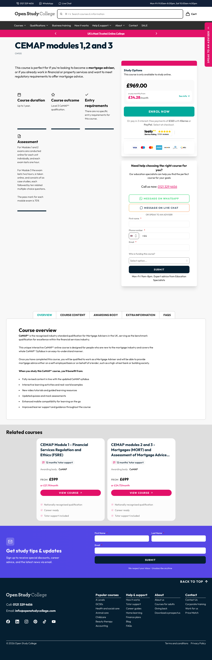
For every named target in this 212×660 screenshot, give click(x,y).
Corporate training (195, 604)
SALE (144, 25)
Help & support (100, 25)
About (118, 25)
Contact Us (191, 599)
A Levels (100, 599)
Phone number (137, 230)
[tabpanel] (106, 369)
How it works (81, 25)
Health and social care (108, 608)
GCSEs (99, 604)
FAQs (129, 625)
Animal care (102, 612)
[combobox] (159, 260)
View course (69, 492)
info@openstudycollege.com (35, 611)
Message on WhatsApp (161, 198)
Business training (61, 25)
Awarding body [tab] (106, 315)
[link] (70, 479)
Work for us (191, 608)
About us (159, 599)
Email (132, 242)
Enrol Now (159, 111)
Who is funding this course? (142, 254)
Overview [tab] (44, 315)
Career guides (133, 608)
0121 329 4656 (167, 186)
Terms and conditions (176, 643)
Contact (133, 25)
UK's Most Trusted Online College (106, 33)
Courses (18, 25)
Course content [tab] (72, 315)
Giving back (161, 608)
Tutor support (133, 604)
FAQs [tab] (167, 315)
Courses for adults (165, 604)
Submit (159, 269)
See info (183, 96)
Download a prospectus (167, 612)
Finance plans (133, 617)
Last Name (157, 533)
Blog (128, 621)
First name (135, 218)
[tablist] (106, 315)
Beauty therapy (104, 621)
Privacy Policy (198, 643)
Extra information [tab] (140, 315)
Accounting (102, 625)
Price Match (191, 612)
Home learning (134, 612)
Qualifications (37, 25)
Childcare (101, 617)
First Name (101, 533)
